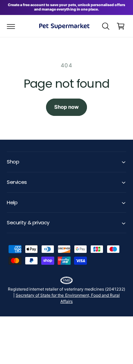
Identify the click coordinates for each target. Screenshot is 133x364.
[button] (10, 26)
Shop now (66, 107)
